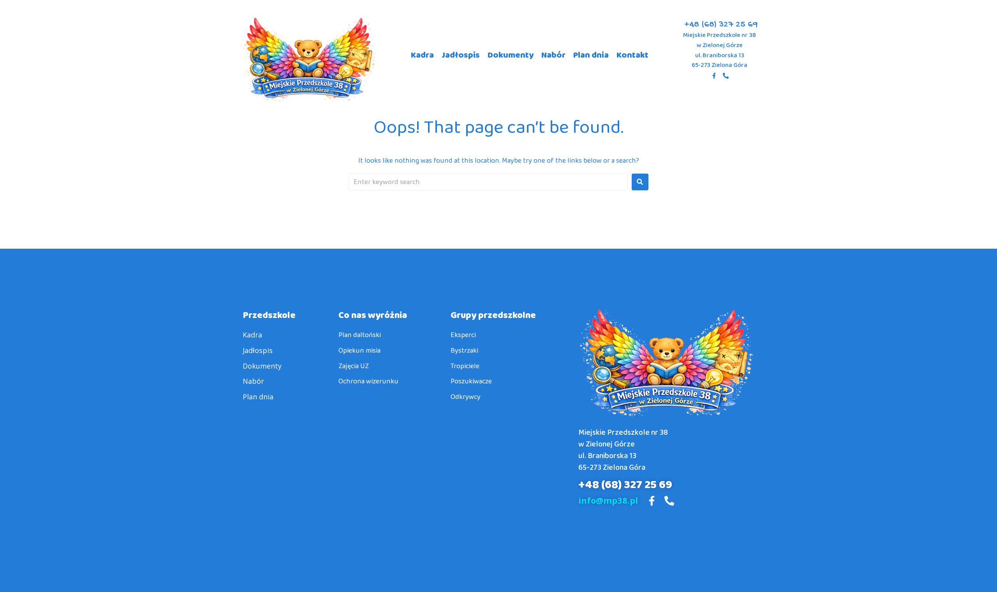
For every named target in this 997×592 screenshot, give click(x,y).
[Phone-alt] (725, 76)
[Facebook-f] (714, 76)
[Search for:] (488, 181)
